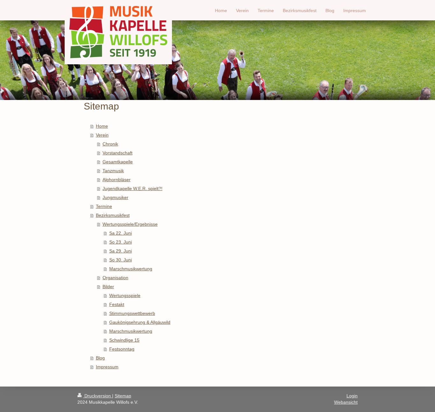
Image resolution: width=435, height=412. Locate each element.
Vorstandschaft (117, 152)
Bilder (108, 286)
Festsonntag (121, 349)
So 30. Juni (120, 259)
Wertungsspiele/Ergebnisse (130, 224)
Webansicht (346, 402)
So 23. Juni (120, 242)
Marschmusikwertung (130, 268)
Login (352, 395)
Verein (102, 135)
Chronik (110, 143)
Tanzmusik (113, 170)
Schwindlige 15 (124, 340)
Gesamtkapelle (118, 161)
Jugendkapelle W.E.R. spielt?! (132, 188)
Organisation (115, 277)
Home (102, 126)
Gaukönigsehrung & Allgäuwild (139, 322)
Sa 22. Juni (120, 233)
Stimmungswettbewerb (132, 313)
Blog (100, 357)
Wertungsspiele (124, 295)
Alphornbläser (117, 179)
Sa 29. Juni (120, 250)
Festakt (116, 304)
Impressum (107, 366)
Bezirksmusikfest (113, 215)
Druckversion (97, 395)
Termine (104, 206)
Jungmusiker (115, 197)
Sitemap (123, 395)
